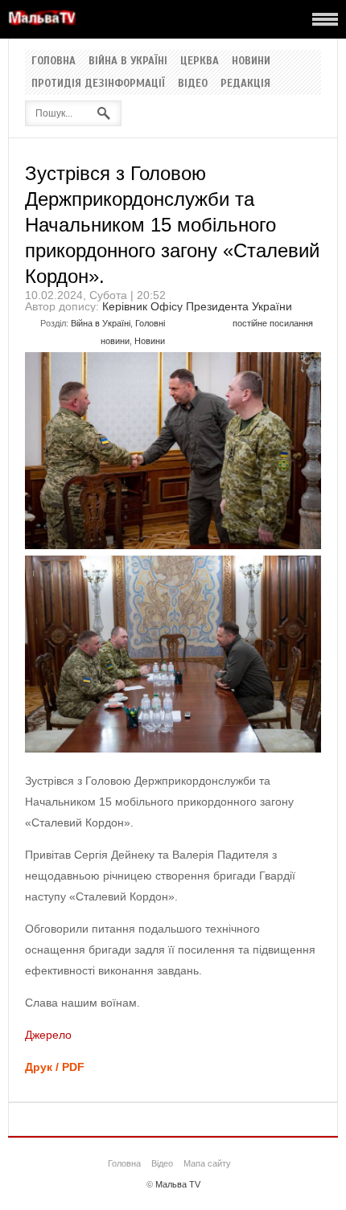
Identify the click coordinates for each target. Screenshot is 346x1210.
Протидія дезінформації (98, 83)
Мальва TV (177, 1184)
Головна (53, 61)
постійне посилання (273, 323)
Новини (251, 61)
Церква (199, 61)
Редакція (245, 83)
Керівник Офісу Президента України (197, 306)
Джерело (48, 1034)
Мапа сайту (207, 1163)
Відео (193, 83)
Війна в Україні (128, 61)
